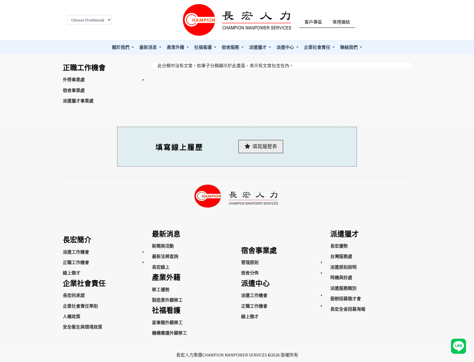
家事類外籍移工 (167, 322)
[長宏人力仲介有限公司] (237, 20)
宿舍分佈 (250, 273)
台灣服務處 (341, 256)
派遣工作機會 (76, 252)
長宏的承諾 (74, 295)
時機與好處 (341, 277)
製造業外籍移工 (167, 300)
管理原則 (250, 262)
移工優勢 (161, 289)
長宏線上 (161, 267)
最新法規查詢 (165, 256)
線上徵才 (71, 273)
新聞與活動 (163, 246)
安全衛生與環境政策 (82, 327)
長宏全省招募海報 (347, 309)
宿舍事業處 (74, 90)
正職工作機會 (76, 262)
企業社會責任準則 (80, 306)
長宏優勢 (339, 246)
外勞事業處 (74, 79)
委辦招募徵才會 (345, 298)
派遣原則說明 (343, 267)
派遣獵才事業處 (78, 100)
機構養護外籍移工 (169, 333)
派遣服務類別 (343, 288)
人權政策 (71, 316)
